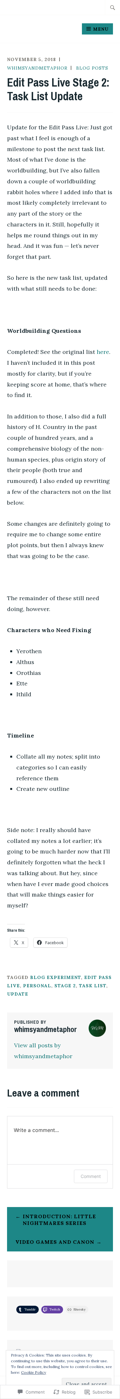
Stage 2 (65, 986)
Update (17, 994)
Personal (37, 986)
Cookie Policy (33, 1372)
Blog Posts (92, 68)
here (103, 351)
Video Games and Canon (54, 1242)
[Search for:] (112, 7)
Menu (100, 29)
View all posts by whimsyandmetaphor (43, 1051)
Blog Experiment (55, 977)
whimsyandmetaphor (37, 68)
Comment (91, 1176)
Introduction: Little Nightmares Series (59, 1219)
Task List (92, 986)
